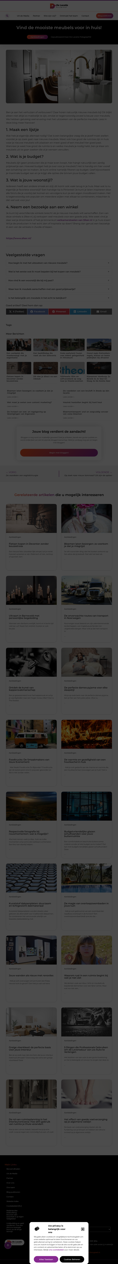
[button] (82, 1229)
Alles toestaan (46, 1259)
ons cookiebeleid (56, 1250)
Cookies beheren (72, 1259)
